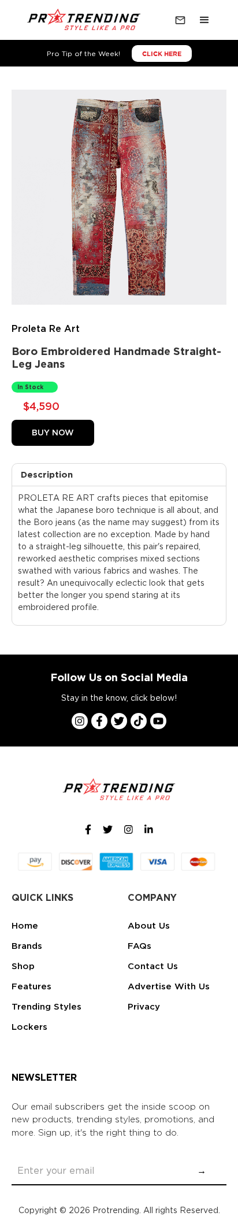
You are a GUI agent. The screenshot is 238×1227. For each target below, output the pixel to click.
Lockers (29, 1027)
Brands (27, 946)
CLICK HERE (161, 53)
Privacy (144, 1006)
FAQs (139, 946)
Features (31, 986)
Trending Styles (46, 1006)
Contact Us (153, 966)
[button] (204, 20)
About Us (149, 926)
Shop (23, 966)
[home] (81, 20)
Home (25, 926)
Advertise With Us (169, 986)
